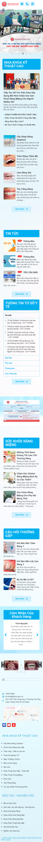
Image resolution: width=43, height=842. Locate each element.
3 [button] (19, 53)
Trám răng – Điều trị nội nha (14, 751)
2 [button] (15, 53)
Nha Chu (7, 767)
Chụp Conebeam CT (11, 755)
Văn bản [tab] (8, 358)
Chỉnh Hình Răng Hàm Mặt (14, 747)
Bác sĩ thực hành (10, 803)
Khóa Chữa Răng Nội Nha (13, 819)
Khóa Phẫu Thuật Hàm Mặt (14, 823)
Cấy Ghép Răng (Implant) (25, 138)
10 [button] (37, 668)
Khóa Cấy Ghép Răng (12, 811)
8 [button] (30, 668)
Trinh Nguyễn (21, 623)
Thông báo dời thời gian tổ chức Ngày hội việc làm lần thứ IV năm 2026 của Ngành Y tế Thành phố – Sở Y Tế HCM (21, 349)
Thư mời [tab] (8, 363)
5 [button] (26, 53)
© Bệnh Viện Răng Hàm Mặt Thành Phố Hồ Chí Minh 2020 (21, 839)
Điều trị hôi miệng (10, 763)
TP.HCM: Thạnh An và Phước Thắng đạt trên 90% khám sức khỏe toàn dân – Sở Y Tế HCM (21, 335)
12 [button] (21, 672)
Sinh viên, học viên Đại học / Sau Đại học (19, 807)
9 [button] (33, 668)
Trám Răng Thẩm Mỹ (27, 156)
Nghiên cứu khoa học (12, 831)
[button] (2, 29)
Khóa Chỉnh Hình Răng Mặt (14, 815)
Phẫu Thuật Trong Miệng (13, 775)
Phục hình (7, 779)
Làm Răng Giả (24, 172)
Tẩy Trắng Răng (10, 783)
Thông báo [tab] (9, 368)
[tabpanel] (21, 336)
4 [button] (23, 53)
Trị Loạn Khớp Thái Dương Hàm (16, 787)
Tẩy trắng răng (25, 189)
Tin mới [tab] (8, 315)
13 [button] (24, 672)
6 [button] (30, 53)
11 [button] (17, 672)
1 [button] (12, 53)
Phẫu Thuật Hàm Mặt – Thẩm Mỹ (16, 771)
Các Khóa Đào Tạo (11, 827)
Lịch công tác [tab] (11, 374)
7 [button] (26, 668)
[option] (21, 31)
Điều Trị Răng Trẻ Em (12, 759)
